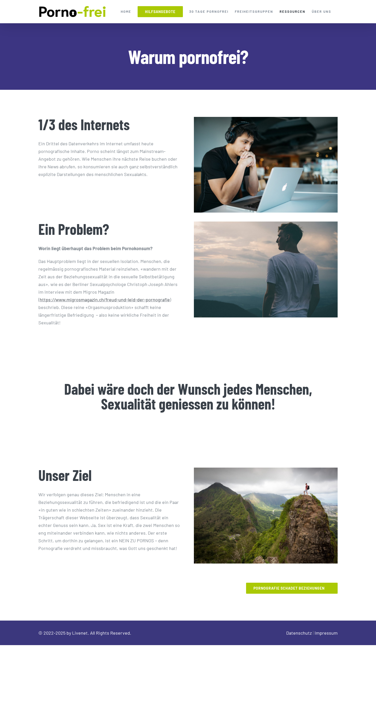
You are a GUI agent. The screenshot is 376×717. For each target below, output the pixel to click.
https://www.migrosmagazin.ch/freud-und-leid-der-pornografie (105, 299)
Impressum (326, 633)
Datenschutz (299, 633)
